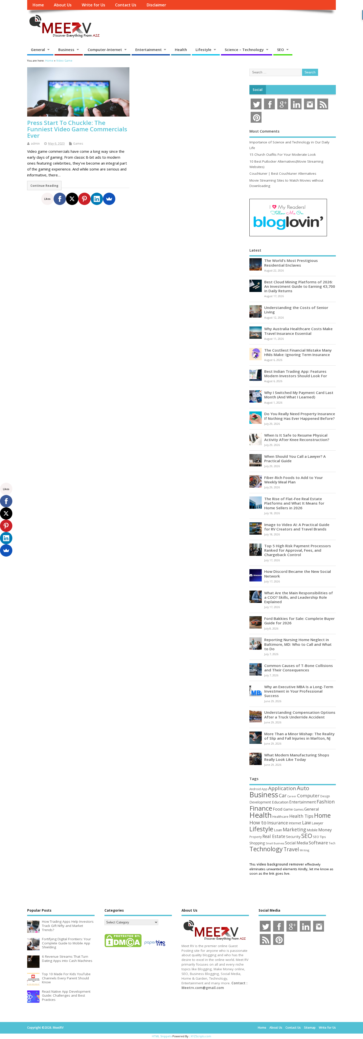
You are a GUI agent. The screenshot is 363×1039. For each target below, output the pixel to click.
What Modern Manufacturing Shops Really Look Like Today (296, 757)
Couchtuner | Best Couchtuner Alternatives (282, 173)
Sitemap (310, 1027)
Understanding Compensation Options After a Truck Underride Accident (299, 714)
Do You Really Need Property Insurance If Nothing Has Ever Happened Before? (299, 416)
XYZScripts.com (201, 1036)
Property (255, 837)
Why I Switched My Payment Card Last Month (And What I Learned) (298, 394)
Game (288, 809)
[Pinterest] (84, 199)
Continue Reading (44, 185)
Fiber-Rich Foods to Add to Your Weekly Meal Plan (293, 479)
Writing (304, 850)
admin (35, 143)
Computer (308, 795)
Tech (332, 843)
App (264, 789)
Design (325, 796)
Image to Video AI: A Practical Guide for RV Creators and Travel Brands (296, 526)
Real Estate (273, 836)
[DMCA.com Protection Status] (122, 947)
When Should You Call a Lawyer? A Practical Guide (295, 458)
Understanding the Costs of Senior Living (296, 309)
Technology (266, 849)
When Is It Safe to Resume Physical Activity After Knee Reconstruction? (296, 437)
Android (255, 789)
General (38, 49)
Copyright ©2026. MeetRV (45, 1027)
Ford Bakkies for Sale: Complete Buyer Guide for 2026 (299, 620)
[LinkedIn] (97, 199)
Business (66, 49)
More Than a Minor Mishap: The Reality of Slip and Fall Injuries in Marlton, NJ (299, 736)
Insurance (277, 823)
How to (257, 822)
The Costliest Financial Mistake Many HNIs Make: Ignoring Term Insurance (298, 352)
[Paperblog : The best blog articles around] (154, 947)
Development (260, 802)
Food (277, 809)
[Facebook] (60, 199)
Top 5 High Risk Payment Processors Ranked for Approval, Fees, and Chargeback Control (297, 550)
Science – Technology (244, 49)
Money (325, 830)
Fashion (326, 801)
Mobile (312, 830)
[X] (72, 199)
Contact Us (125, 5)
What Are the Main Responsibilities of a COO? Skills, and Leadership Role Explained (298, 597)
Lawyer (317, 823)
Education (280, 802)
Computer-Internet (105, 49)
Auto (303, 788)
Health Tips (301, 816)
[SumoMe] (109, 199)
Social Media (296, 843)
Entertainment (148, 49)
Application (282, 788)
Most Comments (264, 131)
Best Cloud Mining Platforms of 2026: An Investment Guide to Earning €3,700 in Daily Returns (299, 286)
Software (318, 843)
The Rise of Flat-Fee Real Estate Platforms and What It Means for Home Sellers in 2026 (294, 503)
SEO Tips (319, 837)
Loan (278, 829)
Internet (295, 823)
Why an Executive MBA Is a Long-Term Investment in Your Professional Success (298, 691)
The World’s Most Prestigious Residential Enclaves (291, 262)
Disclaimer (156, 5)
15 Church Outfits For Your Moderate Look (282, 154)
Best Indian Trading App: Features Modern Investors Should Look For (295, 373)
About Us (63, 5)
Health (181, 49)
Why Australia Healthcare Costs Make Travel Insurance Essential (298, 331)
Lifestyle (203, 49)
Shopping (257, 843)
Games (78, 143)
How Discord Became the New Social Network (297, 573)
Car (282, 795)
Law (306, 822)
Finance (260, 808)
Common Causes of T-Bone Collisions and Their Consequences (298, 667)
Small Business (275, 843)
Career (291, 796)
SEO (280, 49)
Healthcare (280, 816)
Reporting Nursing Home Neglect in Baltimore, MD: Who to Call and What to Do (298, 644)
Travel (291, 849)
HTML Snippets (162, 1036)
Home (38, 5)
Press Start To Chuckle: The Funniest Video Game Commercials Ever (77, 129)
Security (293, 836)
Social (257, 89)
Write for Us (93, 5)
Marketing (294, 829)
